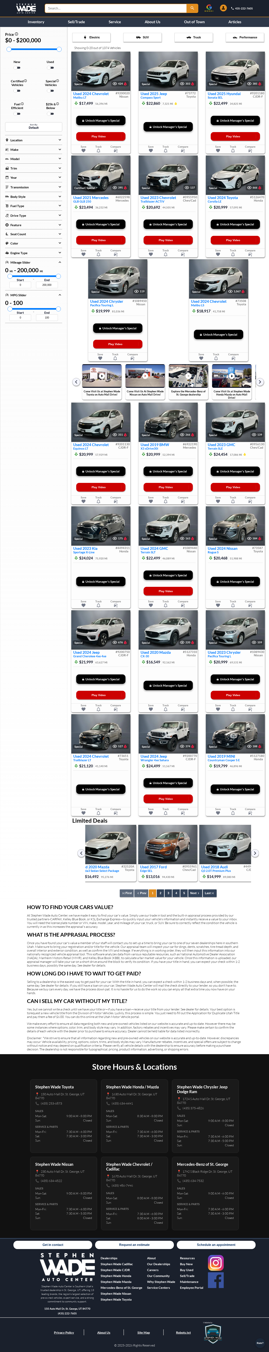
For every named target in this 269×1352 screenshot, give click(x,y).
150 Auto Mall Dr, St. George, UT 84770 (59, 1096)
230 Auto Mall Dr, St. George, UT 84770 (59, 1173)
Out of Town (194, 22)
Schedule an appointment (216, 1244)
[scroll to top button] (260, 1332)
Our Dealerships (158, 1264)
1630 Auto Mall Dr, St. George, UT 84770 (131, 1096)
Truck (197, 37)
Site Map (143, 1332)
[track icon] (98, 151)
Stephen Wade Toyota (116, 1299)
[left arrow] (76, 382)
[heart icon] (83, 151)
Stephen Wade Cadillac (117, 1264)
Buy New (186, 1264)
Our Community (158, 1276)
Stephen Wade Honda (116, 1276)
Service (115, 22)
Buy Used (186, 1270)
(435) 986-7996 (119, 1185)
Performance (248, 37)
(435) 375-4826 (190, 1108)
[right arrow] (260, 382)
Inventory (36, 22)
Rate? (260, 1343)
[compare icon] (115, 151)
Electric (94, 37)
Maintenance (189, 1281)
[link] (216, 1263)
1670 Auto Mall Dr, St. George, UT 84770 (131, 1178)
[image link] (67, 1280)
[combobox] (116, 8)
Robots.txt (183, 1332)
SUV (146, 37)
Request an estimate (134, 1244)
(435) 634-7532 (190, 1181)
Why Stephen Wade (161, 1281)
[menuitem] (121, 1264)
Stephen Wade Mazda (116, 1281)
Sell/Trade (76, 22)
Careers (153, 1270)
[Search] (192, 8)
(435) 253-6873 (48, 1103)
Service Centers (158, 1287)
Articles (234, 22)
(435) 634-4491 (119, 1103)
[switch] (16, 68)
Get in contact (53, 1244)
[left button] (76, 71)
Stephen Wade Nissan (116, 1293)
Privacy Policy (64, 1332)
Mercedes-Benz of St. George (121, 1287)
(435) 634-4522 (48, 1181)
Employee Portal (191, 1287)
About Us (152, 22)
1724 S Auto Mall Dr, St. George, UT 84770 (203, 1101)
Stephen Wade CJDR (115, 1270)
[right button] (125, 71)
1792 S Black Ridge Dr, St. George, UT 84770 (204, 1173)
